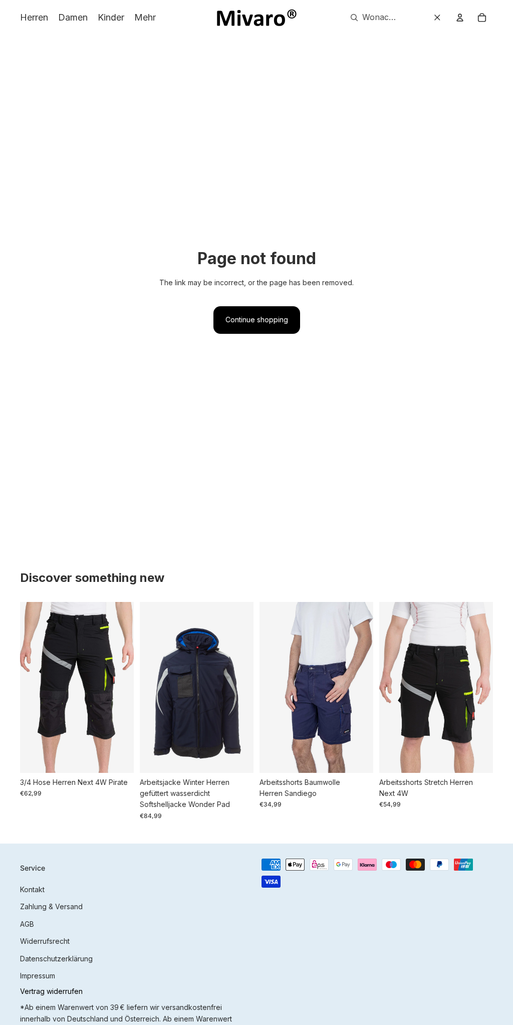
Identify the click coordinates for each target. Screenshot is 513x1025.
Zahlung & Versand (51, 906)
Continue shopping (256, 319)
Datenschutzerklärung (56, 958)
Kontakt (32, 889)
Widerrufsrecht (45, 941)
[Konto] (460, 18)
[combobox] (370, 18)
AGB (27, 924)
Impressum (37, 975)
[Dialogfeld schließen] (437, 18)
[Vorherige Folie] (28, 687)
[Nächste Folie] (126, 687)
